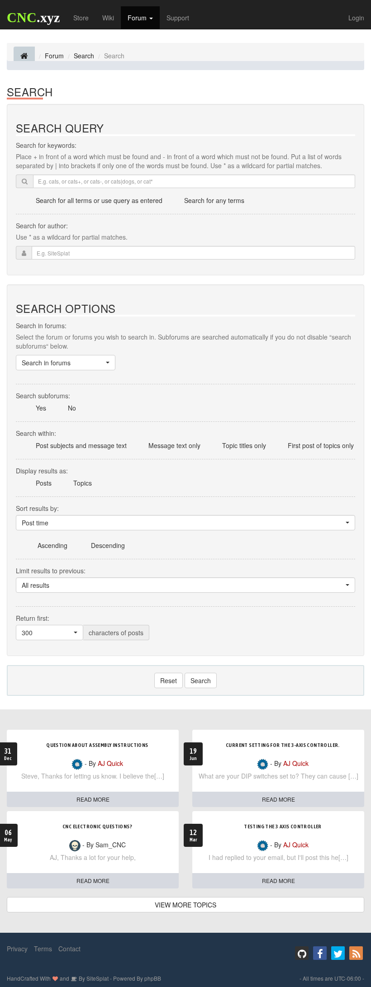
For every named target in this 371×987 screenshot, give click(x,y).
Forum (138, 17)
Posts (44, 482)
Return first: (32, 618)
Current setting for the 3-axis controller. (283, 745)
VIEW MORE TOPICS (185, 904)
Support (177, 17)
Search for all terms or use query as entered (99, 200)
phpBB (152, 978)
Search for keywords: (46, 145)
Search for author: (42, 225)
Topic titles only (244, 445)
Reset (168, 680)
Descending (108, 545)
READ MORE (92, 799)
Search (200, 680)
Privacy (17, 948)
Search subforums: (43, 395)
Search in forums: (41, 325)
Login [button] (356, 17)
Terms (43, 948)
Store (81, 17)
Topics (82, 482)
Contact (69, 948)
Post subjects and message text (81, 445)
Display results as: (42, 470)
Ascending (52, 545)
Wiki (108, 17)
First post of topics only (321, 445)
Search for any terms (214, 200)
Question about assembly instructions (97, 745)
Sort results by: (37, 508)
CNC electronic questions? (97, 826)
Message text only (174, 445)
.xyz (33, 17)
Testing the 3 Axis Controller (283, 826)
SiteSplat (97, 978)
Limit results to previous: (51, 570)
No (72, 407)
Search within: (36, 433)
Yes (41, 407)
